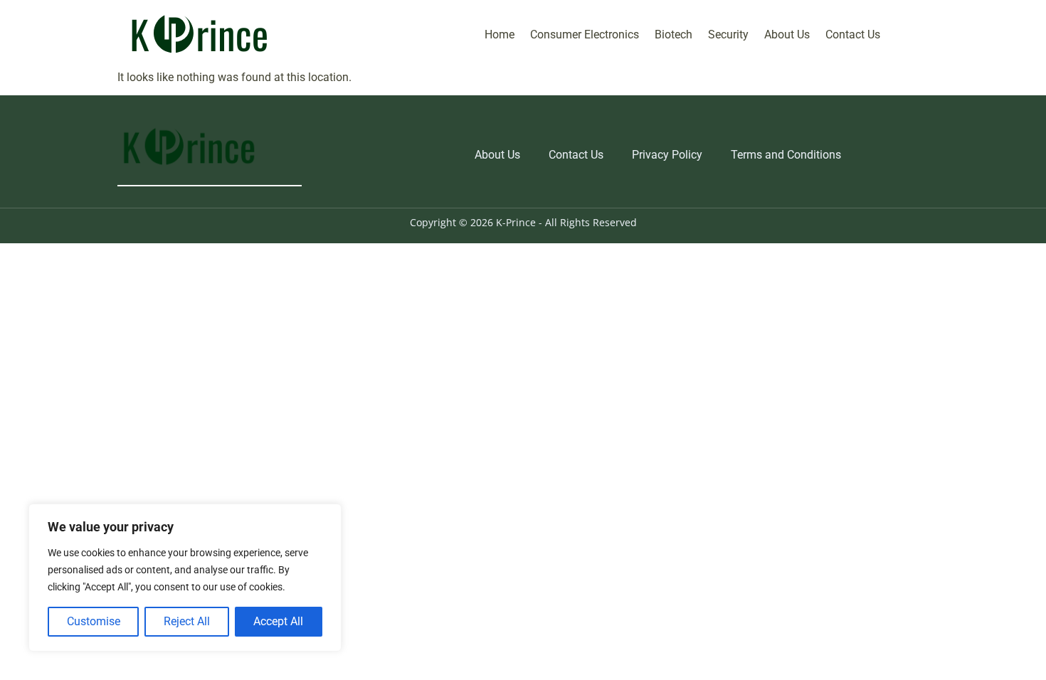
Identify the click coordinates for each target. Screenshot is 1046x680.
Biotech (673, 34)
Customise (93, 621)
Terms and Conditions (786, 154)
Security (728, 34)
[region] (185, 578)
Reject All (187, 621)
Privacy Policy (667, 154)
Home (499, 34)
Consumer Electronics (584, 34)
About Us (787, 34)
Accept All (278, 621)
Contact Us (852, 34)
